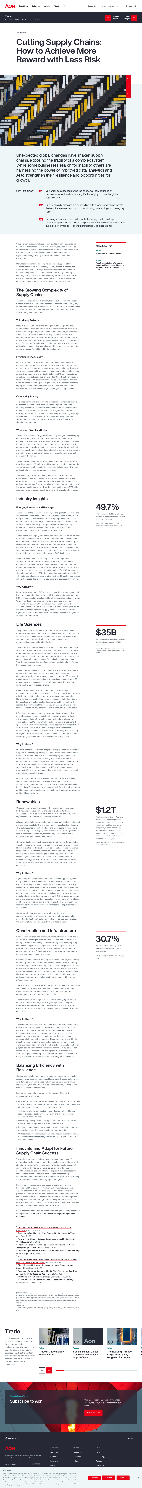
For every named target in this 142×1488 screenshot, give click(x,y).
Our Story (54, 1452)
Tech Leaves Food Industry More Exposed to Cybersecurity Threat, (47, 1233)
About (56, 6)
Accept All (123, 1478)
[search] (64, 6)
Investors (111, 6)
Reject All (109, 1478)
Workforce (100, 1465)
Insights (47, 6)
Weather (99, 1461)
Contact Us (92, 6)
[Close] (138, 1477)
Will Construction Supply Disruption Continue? (39, 1276)
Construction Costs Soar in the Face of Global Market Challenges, (47, 1279)
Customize (94, 1478)
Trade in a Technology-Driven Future (52, 1353)
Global (133, 6)
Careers (103, 6)
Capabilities (23, 6)
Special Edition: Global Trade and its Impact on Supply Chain (86, 1354)
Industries (36, 6)
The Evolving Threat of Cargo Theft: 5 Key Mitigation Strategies (120, 1354)
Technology (100, 1456)
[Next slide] (49, 1370)
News (118, 6)
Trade (8, 16)
